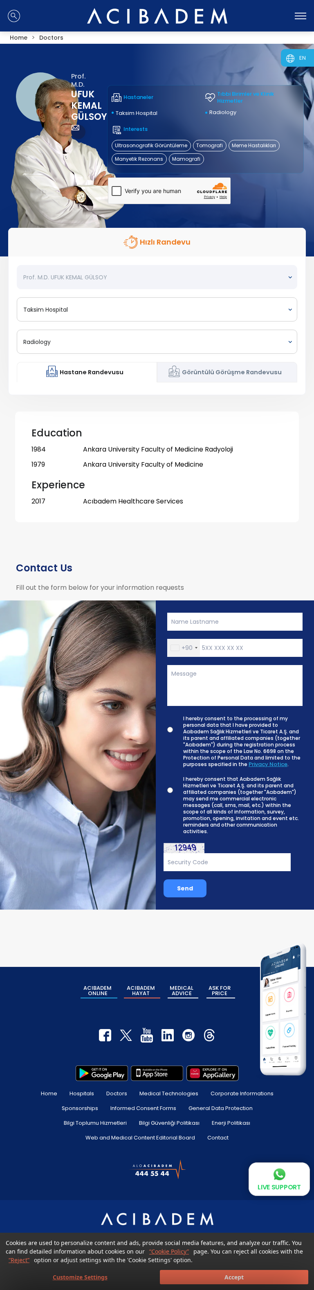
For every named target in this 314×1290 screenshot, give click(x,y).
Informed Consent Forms (143, 1108)
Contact (218, 1138)
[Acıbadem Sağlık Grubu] (157, 16)
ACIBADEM (97, 990)
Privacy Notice (268, 764)
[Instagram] (188, 1035)
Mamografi (186, 158)
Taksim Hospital (136, 113)
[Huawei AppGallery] (212, 1073)
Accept (234, 1277)
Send (185, 888)
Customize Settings (80, 1277)
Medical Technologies (168, 1093)
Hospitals (82, 1093)
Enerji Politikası (231, 1123)
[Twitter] (126, 1035)
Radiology (222, 112)
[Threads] (209, 1035)
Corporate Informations (242, 1093)
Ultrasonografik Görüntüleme (151, 145)
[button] (184, 647)
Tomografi (209, 145)
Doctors (116, 1093)
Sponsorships (80, 1108)
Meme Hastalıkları (254, 145)
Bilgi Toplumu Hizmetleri (95, 1123)
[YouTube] (147, 1035)
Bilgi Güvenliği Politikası (169, 1123)
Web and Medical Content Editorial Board (140, 1138)
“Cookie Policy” (169, 1251)
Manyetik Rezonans (139, 158)
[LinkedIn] (167, 1035)
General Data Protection (220, 1108)
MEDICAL (181, 990)
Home (49, 1093)
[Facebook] (105, 1035)
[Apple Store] (157, 1073)
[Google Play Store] (102, 1073)
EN (302, 58)
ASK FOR (220, 990)
